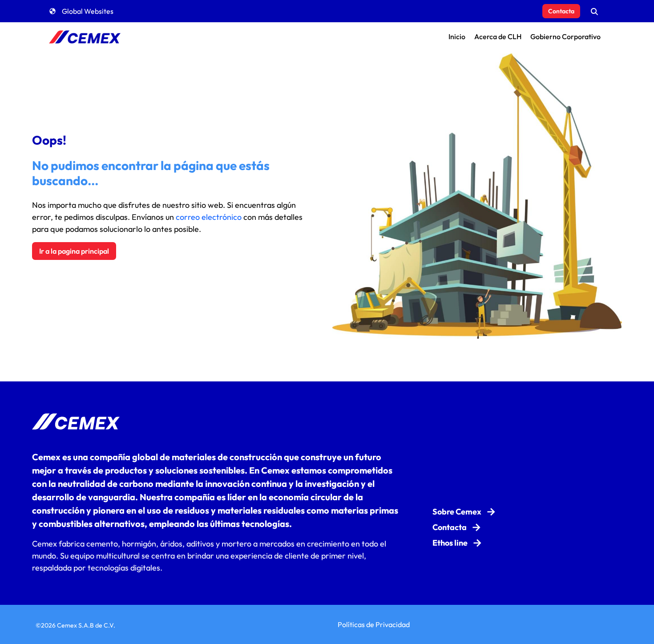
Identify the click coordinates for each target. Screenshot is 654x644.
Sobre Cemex (456, 511)
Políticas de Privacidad (374, 624)
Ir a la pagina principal (74, 251)
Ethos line (450, 543)
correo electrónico (209, 217)
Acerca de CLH (497, 36)
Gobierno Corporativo (565, 36)
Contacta (561, 11)
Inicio (456, 36)
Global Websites (87, 11)
